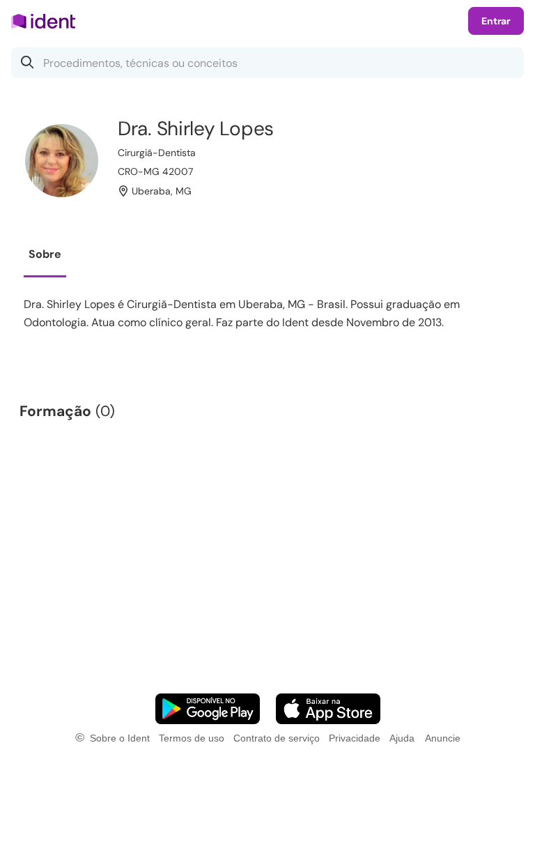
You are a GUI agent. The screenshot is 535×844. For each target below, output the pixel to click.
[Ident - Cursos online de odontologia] (47, 21)
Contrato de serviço (276, 738)
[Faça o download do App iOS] (328, 708)
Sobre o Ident (120, 738)
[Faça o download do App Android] (207, 708)
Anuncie (442, 738)
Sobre (45, 254)
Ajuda (401, 738)
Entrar (496, 21)
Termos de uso (191, 738)
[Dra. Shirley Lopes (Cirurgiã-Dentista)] (61, 160)
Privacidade (354, 738)
